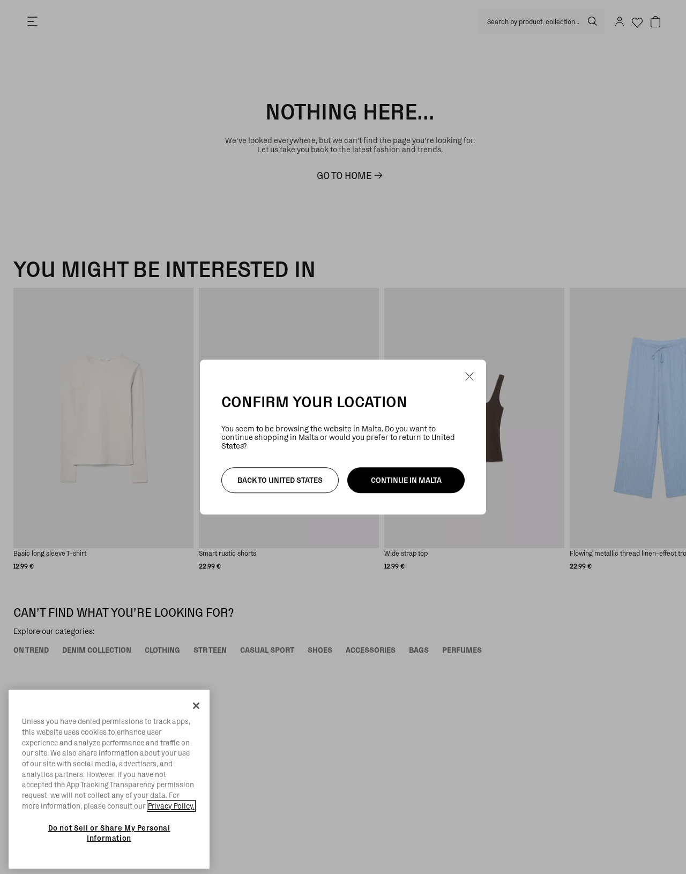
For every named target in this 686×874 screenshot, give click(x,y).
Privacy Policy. (171, 806)
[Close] (196, 706)
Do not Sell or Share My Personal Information (109, 832)
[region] (109, 779)
